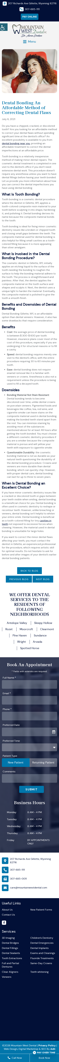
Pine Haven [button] (20, 635)
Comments (9, 771)
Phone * (7, 709)
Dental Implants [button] (39, 948)
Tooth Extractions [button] (12, 958)
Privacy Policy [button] (47, 1045)
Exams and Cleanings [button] (42, 953)
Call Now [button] (16, 1057)
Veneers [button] (6, 976)
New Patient (15, 762)
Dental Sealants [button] (11, 953)
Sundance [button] (40, 635)
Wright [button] (21, 641)
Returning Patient (43, 762)
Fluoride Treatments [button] (42, 958)
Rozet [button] (9, 629)
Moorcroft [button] (26, 629)
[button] (4, 26)
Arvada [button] (37, 641)
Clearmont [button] (47, 629)
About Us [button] (7, 909)
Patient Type (10, 755)
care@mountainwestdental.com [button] (28, 887)
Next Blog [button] (43, 579)
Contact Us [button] (8, 914)
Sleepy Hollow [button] (43, 623)
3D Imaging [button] (8, 937)
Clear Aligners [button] (10, 971)
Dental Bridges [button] (10, 942)
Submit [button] (31, 789)
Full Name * (9, 677)
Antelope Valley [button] (17, 623)
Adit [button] (52, 1049)
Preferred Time (11, 740)
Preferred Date (11, 725)
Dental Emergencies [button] (41, 942)
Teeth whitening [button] (39, 971)
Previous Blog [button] (18, 579)
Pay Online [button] (29, 16)
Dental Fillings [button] (10, 948)
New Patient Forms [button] (41, 909)
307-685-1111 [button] (17, 869)
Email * (7, 693)
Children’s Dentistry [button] (41, 937)
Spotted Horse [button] (29, 648)
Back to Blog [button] (29, 570)
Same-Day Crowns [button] (41, 963)
